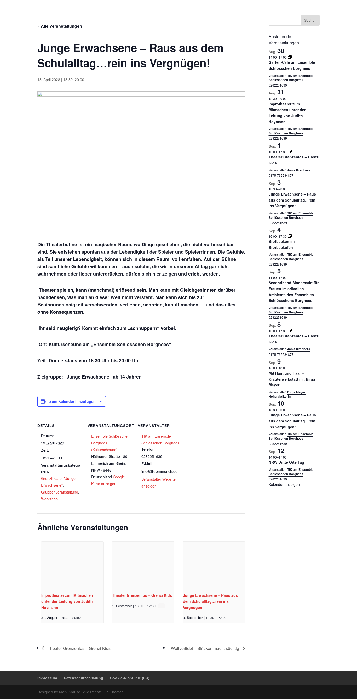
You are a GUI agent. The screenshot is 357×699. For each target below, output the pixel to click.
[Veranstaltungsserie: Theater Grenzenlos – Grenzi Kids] (161, 605)
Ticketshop (178, 17)
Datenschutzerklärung (265, 4)
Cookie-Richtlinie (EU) (303, 4)
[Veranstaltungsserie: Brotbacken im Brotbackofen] (290, 236)
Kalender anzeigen (284, 484)
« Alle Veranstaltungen (59, 26)
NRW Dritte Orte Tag (286, 462)
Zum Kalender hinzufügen (72, 401)
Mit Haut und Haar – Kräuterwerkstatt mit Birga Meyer (292, 378)
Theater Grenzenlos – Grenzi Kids (142, 595)
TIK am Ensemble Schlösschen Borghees (291, 77)
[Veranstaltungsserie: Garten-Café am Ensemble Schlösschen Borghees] (290, 57)
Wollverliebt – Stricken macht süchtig (205, 648)
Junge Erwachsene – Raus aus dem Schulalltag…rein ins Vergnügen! (210, 601)
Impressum (235, 4)
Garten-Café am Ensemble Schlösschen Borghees (292, 65)
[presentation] (72, 565)
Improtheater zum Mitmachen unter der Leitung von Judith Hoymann (67, 601)
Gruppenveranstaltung (59, 492)
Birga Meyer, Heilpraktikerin (287, 394)
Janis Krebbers (298, 170)
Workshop (49, 498)
